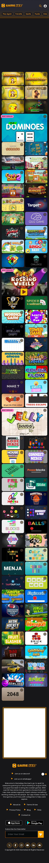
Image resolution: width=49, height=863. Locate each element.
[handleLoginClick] (45, 6)
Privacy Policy (14, 810)
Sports (28, 14)
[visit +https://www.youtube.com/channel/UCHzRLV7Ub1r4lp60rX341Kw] (27, 845)
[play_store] (34, 822)
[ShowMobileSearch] (40, 6)
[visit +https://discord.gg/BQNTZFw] (39, 845)
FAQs (39, 810)
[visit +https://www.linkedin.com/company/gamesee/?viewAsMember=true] (33, 845)
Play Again (7, 14)
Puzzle (37, 14)
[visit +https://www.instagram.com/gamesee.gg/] (21, 845)
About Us (16, 804)
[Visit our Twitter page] (9, 845)
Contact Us (25, 815)
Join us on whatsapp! (22, 779)
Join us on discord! (22, 773)
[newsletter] (41, 834)
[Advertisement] (24, 46)
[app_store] (14, 822)
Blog (29, 810)
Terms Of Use (32, 804)
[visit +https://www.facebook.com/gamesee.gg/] (15, 845)
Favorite (18, 14)
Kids (45, 14)
